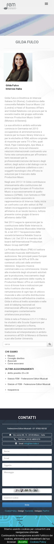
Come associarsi (16, 363)
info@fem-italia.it (31, 443)
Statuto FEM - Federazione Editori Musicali (28, 378)
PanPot (46, 511)
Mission (11, 356)
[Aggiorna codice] (27, 490)
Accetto (22, 541)
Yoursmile (29, 511)
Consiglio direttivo (16, 358)
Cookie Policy (11, 511)
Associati (12, 361)
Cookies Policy (38, 541)
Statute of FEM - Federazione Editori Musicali (29, 384)
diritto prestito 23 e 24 (18, 373)
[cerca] (50, 344)
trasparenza (13, 390)
